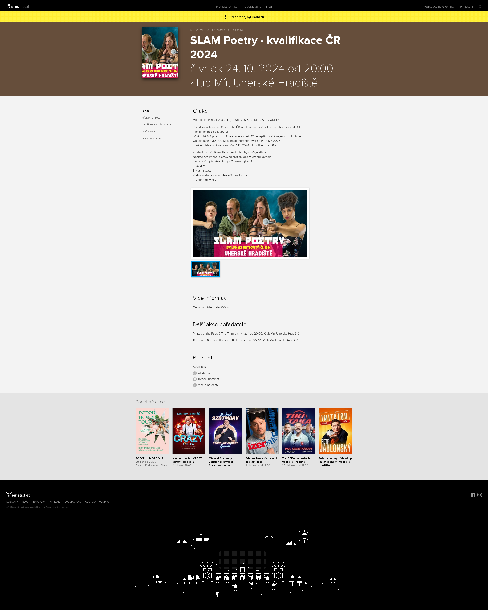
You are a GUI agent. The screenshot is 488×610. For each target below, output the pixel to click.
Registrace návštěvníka (438, 7)
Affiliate (55, 501)
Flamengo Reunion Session (211, 340)
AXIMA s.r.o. (37, 507)
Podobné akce (151, 138)
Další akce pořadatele (156, 124)
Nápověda (39, 501)
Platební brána (53, 507)
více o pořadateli (209, 385)
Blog (269, 7)
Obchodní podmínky (97, 501)
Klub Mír (209, 83)
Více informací (151, 117)
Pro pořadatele (251, 7)
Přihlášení (466, 7)
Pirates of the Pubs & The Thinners (216, 334)
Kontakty (12, 501)
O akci (146, 111)
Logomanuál (73, 501)
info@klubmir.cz (208, 379)
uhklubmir (205, 373)
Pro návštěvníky (226, 7)
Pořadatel (149, 131)
